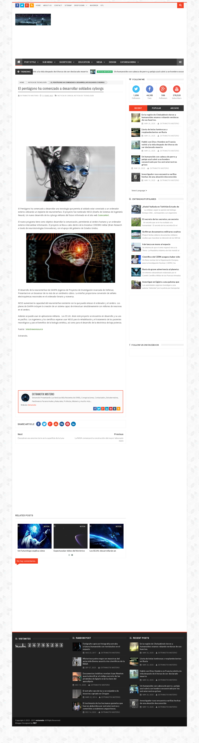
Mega (99, 62)
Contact (58, 5)
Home (38, 5)
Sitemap (68, 5)
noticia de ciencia (65, 95)
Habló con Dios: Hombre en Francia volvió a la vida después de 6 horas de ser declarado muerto (160, 144)
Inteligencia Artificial (75, 526)
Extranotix (32, 405)
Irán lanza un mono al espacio (156, 244)
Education (84, 62)
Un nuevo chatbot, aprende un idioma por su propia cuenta (67, 551)
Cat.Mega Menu (128, 62)
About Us (47, 5)
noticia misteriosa (85, 72)
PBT (35, 723)
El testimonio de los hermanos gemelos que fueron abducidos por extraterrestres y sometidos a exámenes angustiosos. (103, 706)
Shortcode (65, 62)
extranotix (40, 720)
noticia (45, 526)
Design (112, 62)
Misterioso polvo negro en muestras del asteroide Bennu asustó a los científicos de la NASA (104, 661)
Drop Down (79, 5)
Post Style (30, 62)
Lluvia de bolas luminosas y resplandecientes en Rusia (154, 130)
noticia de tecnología (37, 82)
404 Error (94, 5)
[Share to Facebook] (19, 545)
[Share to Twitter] (22, 545)
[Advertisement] (131, 33)
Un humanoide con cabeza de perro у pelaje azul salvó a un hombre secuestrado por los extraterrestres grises (159, 160)
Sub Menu (48, 62)
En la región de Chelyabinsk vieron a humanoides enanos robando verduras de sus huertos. (160, 117)
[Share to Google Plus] (26, 545)
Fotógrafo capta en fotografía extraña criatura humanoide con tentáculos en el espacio (101, 646)
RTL (102, 5)
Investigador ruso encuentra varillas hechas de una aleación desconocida (159, 175)
